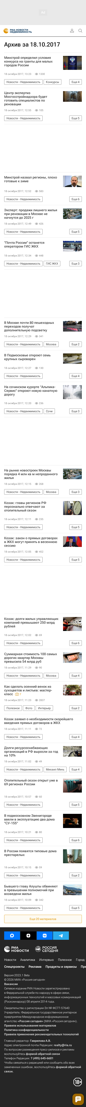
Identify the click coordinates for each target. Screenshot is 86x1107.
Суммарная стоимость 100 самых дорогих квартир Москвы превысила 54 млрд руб (30, 657)
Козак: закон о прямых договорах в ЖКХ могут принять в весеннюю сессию (31, 542)
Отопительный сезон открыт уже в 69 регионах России (31, 782)
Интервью (46, 960)
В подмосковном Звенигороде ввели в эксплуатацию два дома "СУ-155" (29, 819)
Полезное (65, 960)
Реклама (35, 967)
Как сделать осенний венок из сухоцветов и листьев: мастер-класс (28, 690)
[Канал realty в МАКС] (12, 935)
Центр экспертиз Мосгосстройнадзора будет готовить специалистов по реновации (25, 98)
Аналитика (27, 960)
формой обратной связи (43, 1053)
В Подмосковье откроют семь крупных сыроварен (27, 357)
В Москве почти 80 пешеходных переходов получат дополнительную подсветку (29, 326)
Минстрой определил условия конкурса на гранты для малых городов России (28, 61)
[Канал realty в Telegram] (61, 935)
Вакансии (11, 984)
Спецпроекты (14, 967)
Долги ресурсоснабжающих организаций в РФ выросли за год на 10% (31, 751)
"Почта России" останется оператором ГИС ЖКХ (24, 244)
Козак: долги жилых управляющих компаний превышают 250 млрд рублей (31, 622)
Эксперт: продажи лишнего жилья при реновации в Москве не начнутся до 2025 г (30, 214)
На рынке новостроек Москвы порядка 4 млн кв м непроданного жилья (31, 474)
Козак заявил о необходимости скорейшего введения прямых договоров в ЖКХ (38, 721)
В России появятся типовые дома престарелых (30, 853)
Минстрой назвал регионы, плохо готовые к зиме (30, 179)
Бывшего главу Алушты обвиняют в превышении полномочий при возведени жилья (31, 890)
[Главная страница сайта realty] (25, 31)
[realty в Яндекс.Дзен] (28, 935)
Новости (10, 960)
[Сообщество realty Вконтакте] (45, 935)
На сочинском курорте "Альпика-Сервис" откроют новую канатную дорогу (30, 390)
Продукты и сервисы (61, 967)
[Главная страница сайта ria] (4, 31)
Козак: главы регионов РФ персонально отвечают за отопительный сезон (25, 506)
